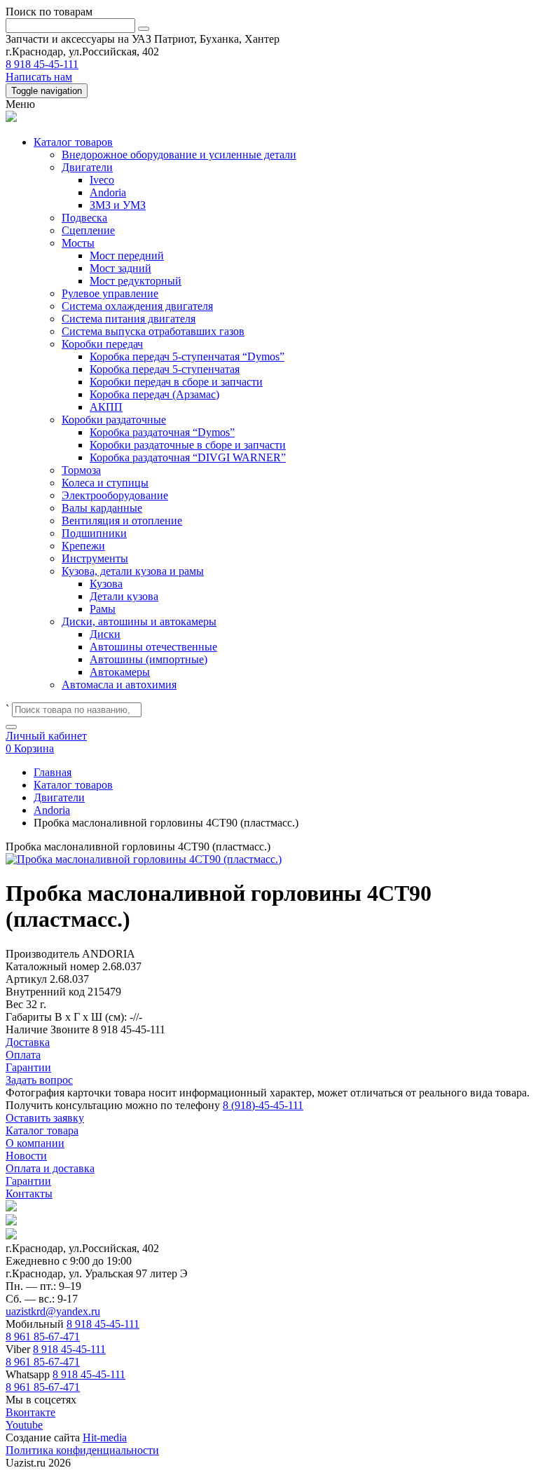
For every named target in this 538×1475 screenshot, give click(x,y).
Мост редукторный (135, 281)
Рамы (103, 609)
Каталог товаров (73, 142)
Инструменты (95, 558)
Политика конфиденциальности (82, 1450)
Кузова (106, 584)
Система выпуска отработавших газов (153, 331)
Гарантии (28, 1181)
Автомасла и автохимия (119, 685)
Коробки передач (102, 344)
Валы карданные (102, 508)
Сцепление (88, 230)
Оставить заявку (45, 1118)
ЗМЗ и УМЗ (118, 205)
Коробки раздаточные (114, 420)
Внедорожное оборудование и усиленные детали (179, 155)
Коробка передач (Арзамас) (154, 394)
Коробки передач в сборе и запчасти (176, 382)
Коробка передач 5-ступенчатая (165, 369)
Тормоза (81, 470)
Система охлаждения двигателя (137, 306)
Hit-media (105, 1437)
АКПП (106, 407)
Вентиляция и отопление (122, 520)
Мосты (78, 243)
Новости (26, 1156)
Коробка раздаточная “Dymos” (162, 432)
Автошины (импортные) (148, 659)
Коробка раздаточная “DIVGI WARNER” (188, 457)
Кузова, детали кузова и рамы (133, 571)
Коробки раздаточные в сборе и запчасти (188, 445)
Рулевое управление (110, 293)
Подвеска (84, 218)
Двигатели (87, 167)
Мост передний (127, 255)
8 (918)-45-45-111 (263, 1105)
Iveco (102, 180)
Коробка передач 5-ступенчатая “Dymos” (187, 356)
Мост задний (120, 268)
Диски (105, 634)
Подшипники (94, 533)
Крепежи (83, 546)
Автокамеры (120, 672)
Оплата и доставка (50, 1168)
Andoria (108, 192)
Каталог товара (42, 1130)
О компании (35, 1143)
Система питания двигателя (128, 319)
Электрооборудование (115, 495)
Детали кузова (124, 596)
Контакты (29, 1193)
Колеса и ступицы (105, 483)
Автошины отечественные (153, 647)
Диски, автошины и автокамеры (139, 621)
